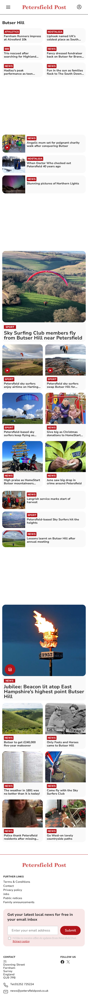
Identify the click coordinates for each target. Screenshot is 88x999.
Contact (8, 886)
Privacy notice (21, 941)
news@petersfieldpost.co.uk (29, 991)
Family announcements (18, 902)
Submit (70, 930)
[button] (8, 7)
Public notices (12, 898)
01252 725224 (24, 984)
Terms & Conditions (16, 882)
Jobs (6, 894)
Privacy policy (12, 890)
